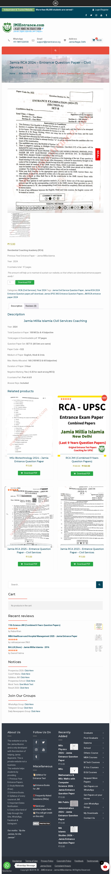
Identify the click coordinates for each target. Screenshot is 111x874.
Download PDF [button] (30, 473)
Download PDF (24, 282)
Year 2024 (41, 290)
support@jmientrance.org (48, 42)
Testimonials (92, 861)
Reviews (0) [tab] (31, 306)
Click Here (29, 670)
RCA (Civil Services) (28, 73)
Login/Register (102, 10)
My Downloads (91, 813)
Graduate (88, 733)
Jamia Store (45, 866)
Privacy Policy (47, 861)
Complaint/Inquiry (63, 866)
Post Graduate (91, 738)
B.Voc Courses (91, 767)
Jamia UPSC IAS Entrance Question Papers (63, 294)
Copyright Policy (64, 861)
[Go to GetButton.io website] (7, 871)
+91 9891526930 (21, 42)
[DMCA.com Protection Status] (41, 823)
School (87, 748)
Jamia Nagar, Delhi (77, 42)
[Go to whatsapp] (7, 865)
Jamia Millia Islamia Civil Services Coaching (55, 321)
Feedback (79, 861)
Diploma (88, 743)
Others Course (91, 753)
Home (12, 73)
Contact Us (89, 818)
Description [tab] (16, 306)
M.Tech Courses (92, 762)
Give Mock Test (26, 684)
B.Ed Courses (90, 772)
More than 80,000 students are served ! (54, 10)
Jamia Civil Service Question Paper (68, 290)
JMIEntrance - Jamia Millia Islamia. (56, 870)
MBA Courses (90, 757)
